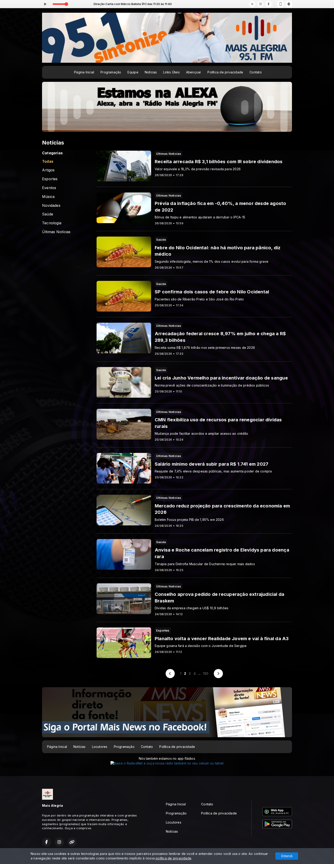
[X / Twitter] (252, 4)
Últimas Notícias (56, 232)
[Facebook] (268, 4)
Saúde (47, 214)
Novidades (51, 205)
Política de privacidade (225, 72)
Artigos (48, 170)
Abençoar (193, 72)
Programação (110, 72)
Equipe (132, 72)
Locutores (99, 747)
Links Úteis (171, 72)
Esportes (50, 179)
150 (205, 673)
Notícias (151, 72)
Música (48, 197)
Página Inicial (84, 72)
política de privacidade (173, 858)
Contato (255, 72)
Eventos (49, 188)
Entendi (286, 856)
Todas (47, 161)
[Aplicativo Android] (289, 4)
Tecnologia (51, 223)
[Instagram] (260, 4)
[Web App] (280, 4)
